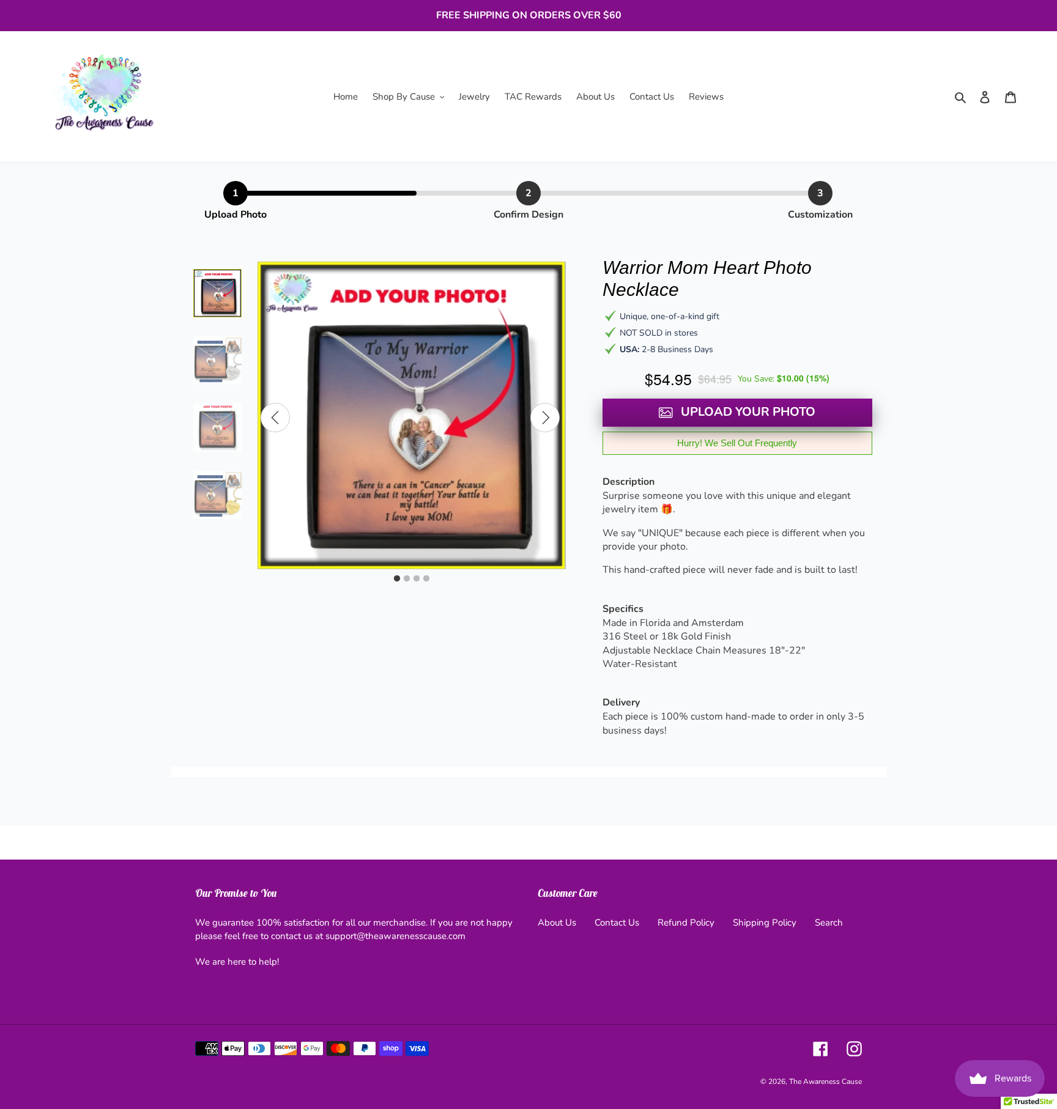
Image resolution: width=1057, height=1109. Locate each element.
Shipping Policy (764, 922)
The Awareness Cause (825, 1081)
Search (829, 922)
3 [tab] (416, 579)
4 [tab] (426, 579)
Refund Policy (686, 922)
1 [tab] (397, 579)
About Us (557, 922)
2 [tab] (407, 579)
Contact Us (617, 922)
